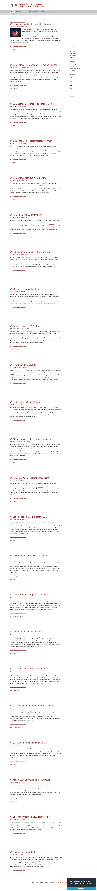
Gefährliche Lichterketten (25, 852)
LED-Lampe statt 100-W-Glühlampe (30, 178)
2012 (71, 85)
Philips (22, 264)
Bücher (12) (72, 49)
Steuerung (19, 616)
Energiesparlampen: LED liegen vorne (31, 817)
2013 (71, 83)
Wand (18, 690)
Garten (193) (72, 51)
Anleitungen (18, 11)
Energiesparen (17, 273)
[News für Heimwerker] (14, 5)
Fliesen (13, 423)
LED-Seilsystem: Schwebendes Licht (31, 478)
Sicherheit (20, 727)
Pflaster (13, 540)
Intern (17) (72, 61)
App (22, 616)
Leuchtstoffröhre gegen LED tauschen (31, 252)
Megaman (41, 185)
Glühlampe (14, 349)
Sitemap (42, 11)
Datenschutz (64, 882)
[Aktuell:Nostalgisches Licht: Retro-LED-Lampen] (15, 36)
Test (13, 836)
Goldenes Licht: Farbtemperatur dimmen (32, 141)
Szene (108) (72, 66)
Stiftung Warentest (50, 825)
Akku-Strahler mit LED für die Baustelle (32, 439)
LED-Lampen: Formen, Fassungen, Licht (32, 104)
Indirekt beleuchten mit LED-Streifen (30, 555)
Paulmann (40, 40)
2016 (71, 77)
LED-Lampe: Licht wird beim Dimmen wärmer (35, 65)
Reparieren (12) (73, 64)
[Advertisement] (74, 34)
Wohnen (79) (72, 70)
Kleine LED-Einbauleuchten (26, 289)
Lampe (15, 88)
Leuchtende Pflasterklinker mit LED (30, 517)
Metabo (11, 453)
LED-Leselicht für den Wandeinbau (30, 668)
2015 (71, 79)
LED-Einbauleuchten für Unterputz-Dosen (33, 705)
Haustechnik (24, 26)
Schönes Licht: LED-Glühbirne (27, 326)
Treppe (15, 727)
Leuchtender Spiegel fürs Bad (27, 631)
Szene (23, 819)
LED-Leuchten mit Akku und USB (29, 743)
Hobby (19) (72, 57)
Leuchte (28, 836)
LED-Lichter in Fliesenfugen (26, 402)
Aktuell (12, 11)
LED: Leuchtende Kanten (25, 365)
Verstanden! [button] (81, 888)
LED (13, 49)
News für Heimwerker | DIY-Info (17, 22)
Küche (15, 236)
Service (29, 11)
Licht (15, 49)
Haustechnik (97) (73, 55)
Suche (47, 11)
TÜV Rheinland (29, 862)
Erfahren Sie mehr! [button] (87, 883)
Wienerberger (28, 529)
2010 (71, 88)
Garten (23, 519)
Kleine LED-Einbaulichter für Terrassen (31, 780)
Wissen (24, 11)
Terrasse (16, 801)
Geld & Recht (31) (73, 53)
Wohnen (23, 291)
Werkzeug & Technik (25, 441)
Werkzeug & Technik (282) (75, 68)
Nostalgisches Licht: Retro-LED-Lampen (32, 24)
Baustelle (16, 462)
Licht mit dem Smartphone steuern (29, 594)
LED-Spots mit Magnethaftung (27, 215)
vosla (20, 340)
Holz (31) (71, 59)
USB (15, 764)
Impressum (35, 11)
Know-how (23, 106)
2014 (71, 81)
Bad (15, 653)
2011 (71, 86)
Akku (18, 764)
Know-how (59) (73, 62)
